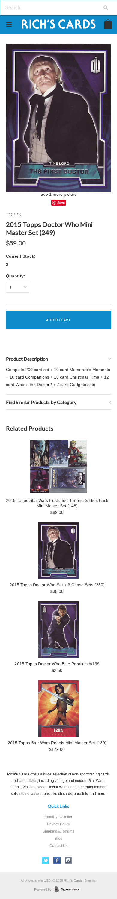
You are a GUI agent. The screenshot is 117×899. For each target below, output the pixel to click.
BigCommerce (69, 889)
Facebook (57, 860)
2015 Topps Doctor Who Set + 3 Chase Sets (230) (57, 584)
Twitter (46, 860)
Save (61, 202)
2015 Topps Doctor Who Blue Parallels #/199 (57, 663)
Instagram (68, 860)
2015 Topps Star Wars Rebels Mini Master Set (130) (57, 742)
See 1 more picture (58, 194)
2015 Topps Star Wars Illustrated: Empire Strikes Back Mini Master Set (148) (57, 503)
